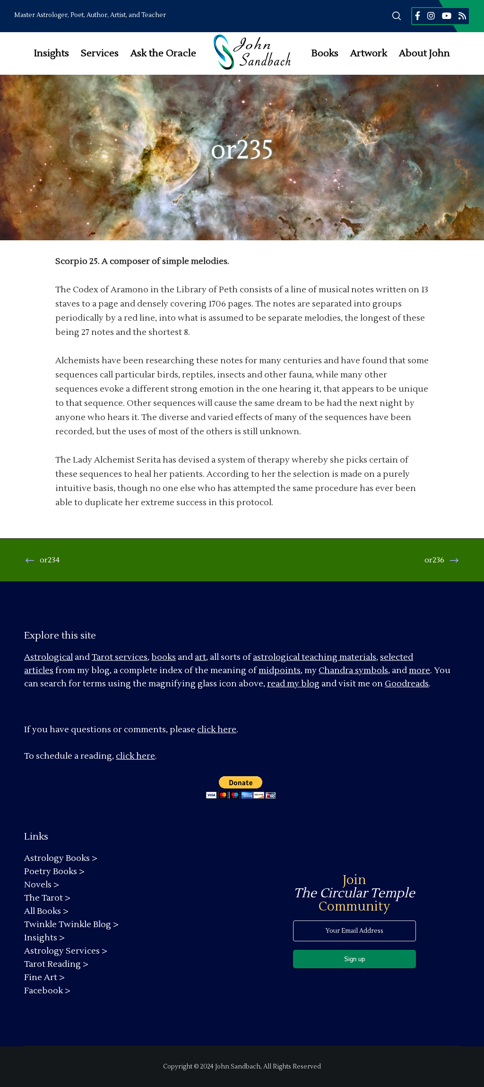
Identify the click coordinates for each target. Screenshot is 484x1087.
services (131, 657)
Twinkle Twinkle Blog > (71, 924)
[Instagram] (431, 15)
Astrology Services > (65, 951)
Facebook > (47, 990)
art (200, 657)
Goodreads (407, 683)
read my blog (293, 683)
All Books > (46, 911)
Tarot (102, 657)
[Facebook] (417, 15)
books (163, 657)
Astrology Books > (60, 858)
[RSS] (462, 15)
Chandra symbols (353, 670)
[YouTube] (446, 15)
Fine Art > (44, 977)
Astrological (48, 657)
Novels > (41, 884)
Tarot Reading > (56, 964)
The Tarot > (47, 898)
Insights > (44, 937)
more (419, 670)
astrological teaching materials (314, 657)
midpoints (280, 670)
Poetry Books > (54, 871)
